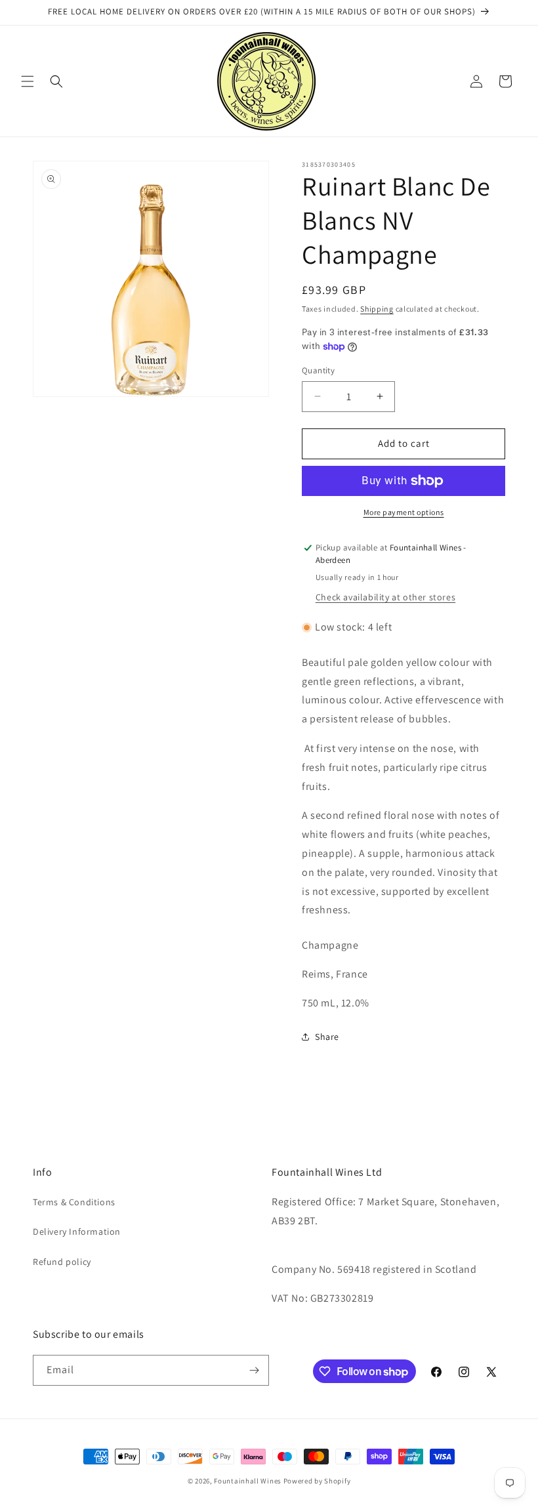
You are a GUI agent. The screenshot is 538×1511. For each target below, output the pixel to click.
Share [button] (327, 1037)
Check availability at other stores (385, 597)
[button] (27, 81)
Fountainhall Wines (247, 1480)
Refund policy (62, 1262)
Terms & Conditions (74, 1202)
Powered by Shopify (317, 1480)
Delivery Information (77, 1231)
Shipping (377, 309)
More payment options (403, 512)
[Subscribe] (253, 1370)
